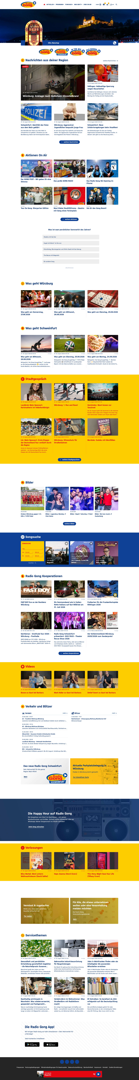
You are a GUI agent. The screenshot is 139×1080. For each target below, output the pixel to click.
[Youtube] (72, 1062)
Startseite (44, 5)
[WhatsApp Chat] (114, 43)
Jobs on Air (87, 4)
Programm (59, 4)
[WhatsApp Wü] (77, 1062)
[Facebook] (62, 1062)
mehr (65, 713)
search (116, 5)
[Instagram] (67, 1062)
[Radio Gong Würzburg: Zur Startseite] (28, 4)
